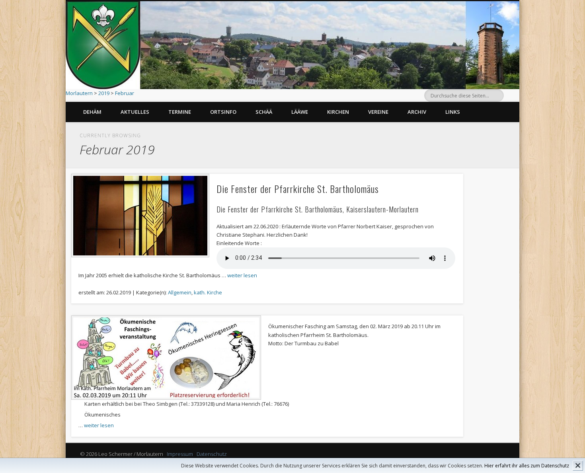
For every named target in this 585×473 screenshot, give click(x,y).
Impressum (180, 453)
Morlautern (79, 93)
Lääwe (299, 111)
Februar (124, 93)
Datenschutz (212, 453)
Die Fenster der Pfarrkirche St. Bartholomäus (297, 188)
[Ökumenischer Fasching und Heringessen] (166, 357)
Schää (263, 111)
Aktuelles (135, 111)
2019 (103, 93)
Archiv (417, 111)
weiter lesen (242, 275)
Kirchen (338, 111)
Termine (179, 111)
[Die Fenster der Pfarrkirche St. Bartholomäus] (140, 215)
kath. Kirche (208, 292)
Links (452, 111)
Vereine (378, 111)
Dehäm (92, 111)
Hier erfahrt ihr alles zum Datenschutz (526, 465)
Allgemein (179, 292)
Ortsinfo (223, 111)
